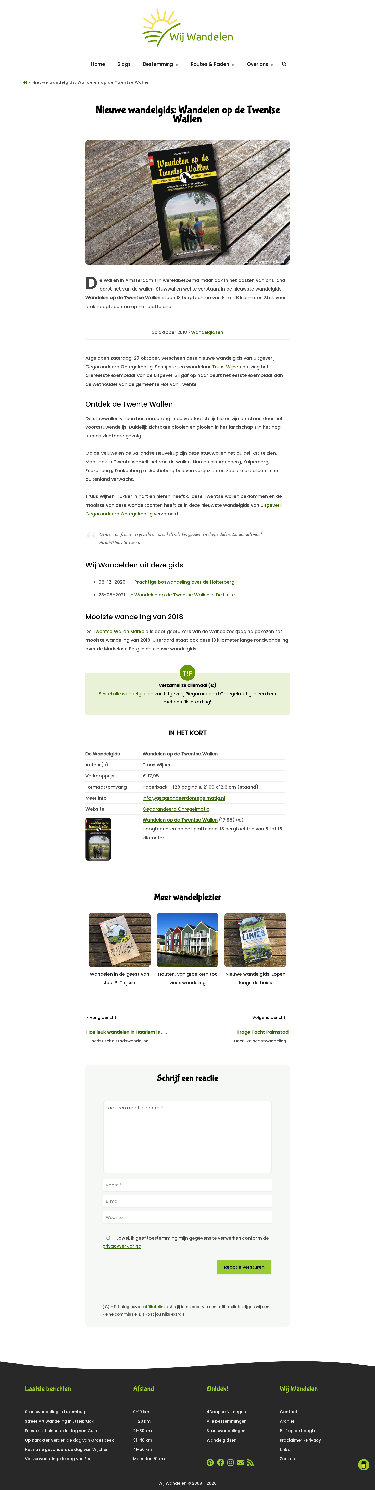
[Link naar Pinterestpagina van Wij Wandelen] (210, 1464)
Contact (288, 1412)
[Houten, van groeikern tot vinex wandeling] (188, 965)
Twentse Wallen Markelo (120, 631)
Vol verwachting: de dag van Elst (58, 1459)
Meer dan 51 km (149, 1459)
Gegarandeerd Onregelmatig (176, 809)
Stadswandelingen (226, 1431)
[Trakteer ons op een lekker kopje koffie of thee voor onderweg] (363, 1464)
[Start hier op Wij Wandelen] (187, 46)
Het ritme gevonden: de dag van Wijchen (67, 1450)
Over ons (259, 64)
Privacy (313, 1440)
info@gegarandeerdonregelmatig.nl (184, 798)
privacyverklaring (121, 1246)
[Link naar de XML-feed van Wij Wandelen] (250, 1464)
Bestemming (159, 64)
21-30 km (142, 1431)
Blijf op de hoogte (298, 1431)
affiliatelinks (155, 1306)
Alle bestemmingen (227, 1421)
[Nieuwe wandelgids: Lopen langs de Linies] (255, 965)
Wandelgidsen (207, 332)
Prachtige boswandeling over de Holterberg (184, 582)
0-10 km (141, 1412)
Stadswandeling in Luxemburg (56, 1412)
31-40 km (142, 1440)
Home (98, 64)
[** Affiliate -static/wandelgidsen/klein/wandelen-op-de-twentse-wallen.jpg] (98, 859)
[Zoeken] (284, 64)
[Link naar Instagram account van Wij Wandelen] (230, 1464)
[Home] (26, 82)
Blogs (124, 64)
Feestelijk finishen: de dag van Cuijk (61, 1431)
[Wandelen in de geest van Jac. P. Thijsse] (120, 965)
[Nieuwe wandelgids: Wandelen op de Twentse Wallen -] (187, 263)
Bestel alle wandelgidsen (125, 694)
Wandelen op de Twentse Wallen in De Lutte (184, 594)
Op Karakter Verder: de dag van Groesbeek (69, 1440)
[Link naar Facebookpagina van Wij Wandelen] (220, 1464)
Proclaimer (291, 1440)
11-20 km (142, 1421)
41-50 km (142, 1450)
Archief (287, 1421)
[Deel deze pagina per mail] (240, 1464)
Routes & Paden (211, 64)
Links (285, 1450)
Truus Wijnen (226, 366)
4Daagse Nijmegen (226, 1412)
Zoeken (287, 1459)
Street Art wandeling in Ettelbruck (59, 1421)
